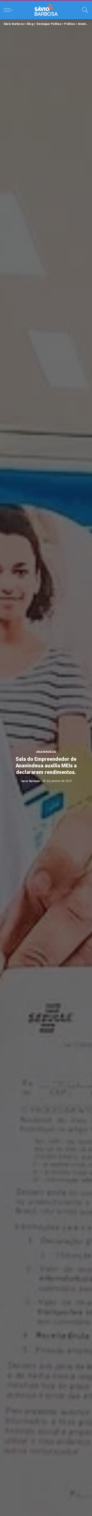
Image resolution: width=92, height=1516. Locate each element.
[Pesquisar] (83, 9)
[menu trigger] (9, 9)
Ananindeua (46, 752)
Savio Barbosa (30, 781)
